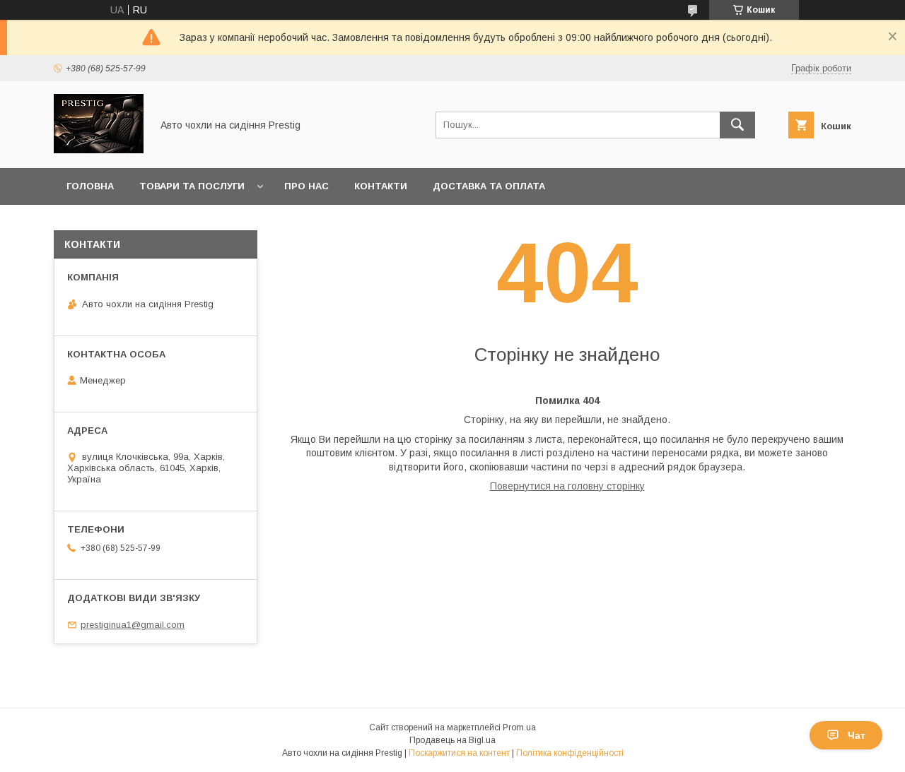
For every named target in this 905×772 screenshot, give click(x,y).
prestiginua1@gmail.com (133, 624)
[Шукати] (737, 125)
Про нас (306, 186)
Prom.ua (519, 727)
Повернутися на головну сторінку (567, 486)
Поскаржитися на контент (459, 753)
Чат (856, 735)
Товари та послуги (192, 186)
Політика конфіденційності (570, 753)
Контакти (380, 186)
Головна (90, 186)
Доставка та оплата (489, 186)
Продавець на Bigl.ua (452, 740)
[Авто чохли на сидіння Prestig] (99, 149)
